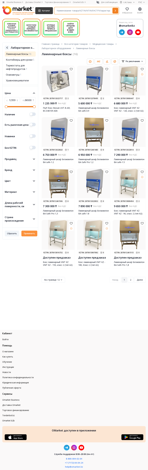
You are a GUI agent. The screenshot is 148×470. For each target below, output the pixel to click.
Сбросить (12, 233)
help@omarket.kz (74, 466)
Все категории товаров (76, 44)
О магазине (8, 351)
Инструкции (8, 367)
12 (52, 279)
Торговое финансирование (15, 410)
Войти (5, 339)
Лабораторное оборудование (56, 48)
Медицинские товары (103, 44)
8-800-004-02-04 (74, 458)
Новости (6, 372)
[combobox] (132, 61)
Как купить (7, 356)
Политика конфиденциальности (18, 377)
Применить (29, 233)
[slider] (6, 106)
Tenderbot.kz (8, 415)
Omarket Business (11, 399)
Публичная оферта (11, 387)
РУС (140, 2)
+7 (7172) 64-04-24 (74, 462)
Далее (140, 279)
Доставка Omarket (11, 405)
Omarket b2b (8, 420)
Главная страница (50, 44)
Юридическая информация (15, 382)
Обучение (7, 361)
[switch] (32, 114)
